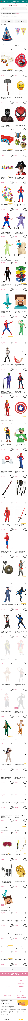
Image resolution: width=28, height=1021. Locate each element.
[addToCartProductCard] (11, 49)
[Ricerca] (25, 8)
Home (2, 13)
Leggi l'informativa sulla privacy (7, 1014)
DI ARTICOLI (7, 986)
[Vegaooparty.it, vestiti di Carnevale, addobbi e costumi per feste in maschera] (14, 4)
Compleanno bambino (10, 13)
